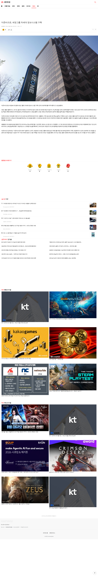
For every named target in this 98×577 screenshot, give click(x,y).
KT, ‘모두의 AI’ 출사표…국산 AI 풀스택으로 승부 (15, 322)
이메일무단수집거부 (24, 527)
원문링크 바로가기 (6, 160)
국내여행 (5, 214)
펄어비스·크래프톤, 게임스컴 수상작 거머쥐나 (61, 472)
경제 (23, 6)
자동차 (4, 221)
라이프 (28, 6)
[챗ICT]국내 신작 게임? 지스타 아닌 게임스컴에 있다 (16, 395)
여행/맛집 (7, 6)
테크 (34, 6)
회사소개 (2, 527)
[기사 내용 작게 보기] (93, 30)
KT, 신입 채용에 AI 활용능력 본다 (58, 508)
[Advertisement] (49, 13)
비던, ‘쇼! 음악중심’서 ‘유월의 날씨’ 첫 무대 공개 (14, 233)
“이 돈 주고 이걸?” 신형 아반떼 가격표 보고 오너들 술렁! (16, 218)
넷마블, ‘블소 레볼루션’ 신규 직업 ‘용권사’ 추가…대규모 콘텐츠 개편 (19, 225)
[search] (95, 2)
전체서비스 (52, 533)
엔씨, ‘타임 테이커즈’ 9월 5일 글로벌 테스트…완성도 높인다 (65, 391)
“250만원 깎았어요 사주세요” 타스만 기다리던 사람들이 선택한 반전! (19, 203)
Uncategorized (6, 206)
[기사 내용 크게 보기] (95, 29)
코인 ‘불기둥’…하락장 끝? (56, 359)
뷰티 (13, 6)
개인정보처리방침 (9, 527)
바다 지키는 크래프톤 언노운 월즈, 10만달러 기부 (62, 319)
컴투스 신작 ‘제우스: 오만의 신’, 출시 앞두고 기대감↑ (16, 504)
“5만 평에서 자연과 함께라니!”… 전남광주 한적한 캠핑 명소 (17, 210)
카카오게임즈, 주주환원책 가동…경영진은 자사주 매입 (16, 358)
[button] (94, 573)
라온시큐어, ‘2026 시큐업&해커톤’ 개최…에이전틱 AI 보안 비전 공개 (20, 472)
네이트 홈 (45, 533)
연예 (18, 6)
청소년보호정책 (16, 527)
